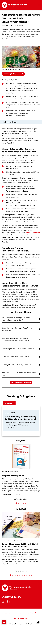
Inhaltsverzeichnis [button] (9, 122)
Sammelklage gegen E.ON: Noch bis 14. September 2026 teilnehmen (20, 545)
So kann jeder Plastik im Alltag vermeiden (16, 365)
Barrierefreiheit (32, 613)
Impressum (20, 613)
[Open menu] (4, 622)
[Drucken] (2, 42)
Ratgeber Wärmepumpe (13, 475)
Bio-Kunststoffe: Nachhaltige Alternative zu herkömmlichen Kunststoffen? (17, 319)
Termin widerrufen (21, 618)
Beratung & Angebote (12, 74)
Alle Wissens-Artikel (20, 382)
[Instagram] (3, 601)
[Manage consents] (38, 622)
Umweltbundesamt (33, 232)
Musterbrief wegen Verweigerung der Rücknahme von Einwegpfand (20, 417)
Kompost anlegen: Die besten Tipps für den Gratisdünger (17, 329)
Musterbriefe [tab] (9, 403)
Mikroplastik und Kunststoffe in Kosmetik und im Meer (19, 374)
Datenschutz (8, 613)
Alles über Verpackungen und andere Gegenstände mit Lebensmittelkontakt (15, 339)
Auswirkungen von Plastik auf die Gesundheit (18, 349)
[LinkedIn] (8, 601)
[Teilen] (5, 42)
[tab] (16, 503)
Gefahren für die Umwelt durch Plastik (15, 357)
